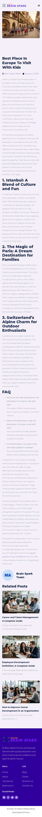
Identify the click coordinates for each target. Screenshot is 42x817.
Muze (33, 123)
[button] (39, 5)
